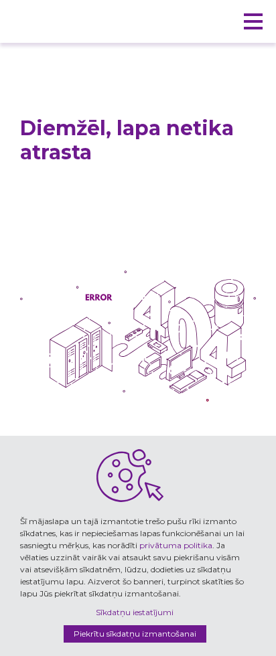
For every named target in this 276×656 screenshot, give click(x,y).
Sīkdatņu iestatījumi (135, 612)
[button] (253, 21)
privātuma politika (175, 545)
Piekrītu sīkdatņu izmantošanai (135, 634)
